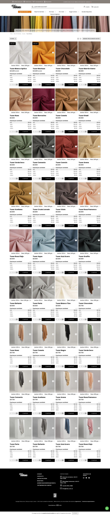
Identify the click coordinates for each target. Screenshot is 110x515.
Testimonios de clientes (44, 485)
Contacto (40, 476)
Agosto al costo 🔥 (24, 12)
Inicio (11, 33)
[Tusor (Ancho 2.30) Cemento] (20, 381)
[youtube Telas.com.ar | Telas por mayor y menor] (86, 478)
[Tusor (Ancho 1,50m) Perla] (43, 287)
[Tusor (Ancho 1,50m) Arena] (89, 146)
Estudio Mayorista (87, 12)
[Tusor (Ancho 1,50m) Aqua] (43, 240)
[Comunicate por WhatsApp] (107, 508)
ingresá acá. (78, 501)
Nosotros (40, 480)
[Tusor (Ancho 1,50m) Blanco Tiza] (66, 287)
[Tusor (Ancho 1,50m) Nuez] (20, 99)
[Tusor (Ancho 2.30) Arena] (66, 381)
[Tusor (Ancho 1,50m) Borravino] (43, 99)
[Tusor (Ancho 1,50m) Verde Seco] (20, 146)
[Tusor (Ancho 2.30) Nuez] (20, 334)
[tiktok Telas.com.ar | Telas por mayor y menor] (89, 478)
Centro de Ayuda (42, 478)
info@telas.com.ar (67, 488)
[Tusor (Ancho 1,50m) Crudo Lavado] (43, 193)
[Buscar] (32, 6)
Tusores (23, 33)
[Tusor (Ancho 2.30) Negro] (66, 334)
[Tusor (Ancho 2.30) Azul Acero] (66, 428)
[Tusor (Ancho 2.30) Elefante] (43, 428)
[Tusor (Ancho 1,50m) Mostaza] (43, 52)
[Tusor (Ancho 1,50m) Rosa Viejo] (20, 240)
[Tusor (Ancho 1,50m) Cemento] (43, 146)
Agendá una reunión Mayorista (46, 483)
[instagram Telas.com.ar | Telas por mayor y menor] (84, 478)
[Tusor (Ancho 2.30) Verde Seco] (89, 334)
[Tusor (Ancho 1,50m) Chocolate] (66, 52)
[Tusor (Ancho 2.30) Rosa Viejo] (89, 428)
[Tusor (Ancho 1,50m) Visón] (66, 193)
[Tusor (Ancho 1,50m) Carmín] (66, 146)
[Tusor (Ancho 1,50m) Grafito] (89, 240)
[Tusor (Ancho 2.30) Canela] (43, 334)
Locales (39, 474)
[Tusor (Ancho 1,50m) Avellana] (20, 193)
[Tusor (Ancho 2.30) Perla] (20, 428)
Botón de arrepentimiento (88, 501)
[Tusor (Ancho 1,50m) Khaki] (89, 99)
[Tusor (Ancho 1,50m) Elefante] (20, 287)
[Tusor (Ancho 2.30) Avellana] (43, 381)
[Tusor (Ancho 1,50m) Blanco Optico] (20, 52)
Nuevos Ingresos (55, 14)
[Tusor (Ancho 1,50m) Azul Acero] (66, 240)
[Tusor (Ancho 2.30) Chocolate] (89, 287)
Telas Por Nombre (17, 33)
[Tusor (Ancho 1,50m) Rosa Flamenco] (89, 193)
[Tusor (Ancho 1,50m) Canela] (66, 99)
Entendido (75, 513)
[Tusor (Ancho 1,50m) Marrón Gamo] (89, 52)
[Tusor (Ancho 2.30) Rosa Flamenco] (89, 381)
